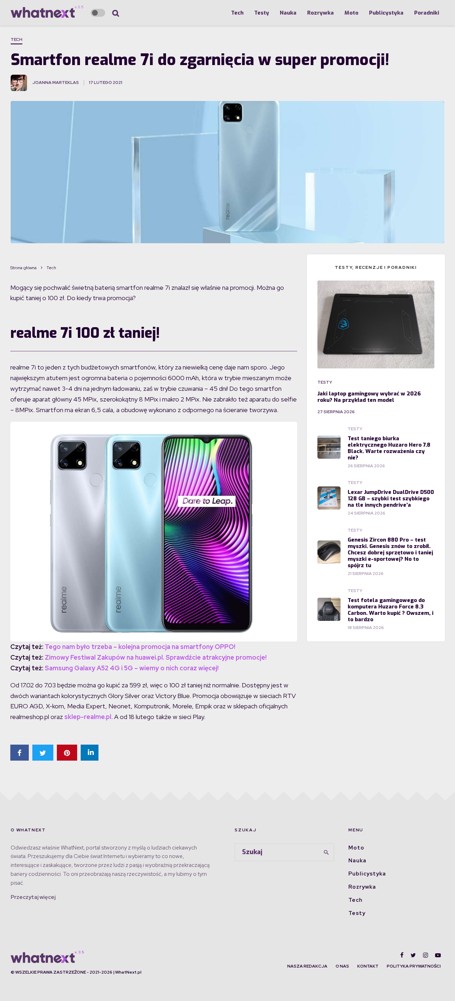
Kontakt (368, 966)
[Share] (19, 753)
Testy (261, 12)
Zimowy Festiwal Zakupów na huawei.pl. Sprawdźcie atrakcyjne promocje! (156, 657)
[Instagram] (425, 955)
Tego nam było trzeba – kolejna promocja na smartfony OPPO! (140, 647)
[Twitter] (413, 955)
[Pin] (67, 753)
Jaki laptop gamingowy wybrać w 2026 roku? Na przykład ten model (369, 396)
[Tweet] (42, 753)
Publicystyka (386, 12)
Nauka (288, 12)
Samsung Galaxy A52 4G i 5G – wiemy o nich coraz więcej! (132, 668)
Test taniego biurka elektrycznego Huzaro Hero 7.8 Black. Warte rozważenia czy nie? (389, 448)
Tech (237, 12)
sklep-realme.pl (87, 717)
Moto (351, 12)
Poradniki (426, 12)
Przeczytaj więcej (33, 897)
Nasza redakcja (307, 966)
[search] (326, 852)
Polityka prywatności (414, 966)
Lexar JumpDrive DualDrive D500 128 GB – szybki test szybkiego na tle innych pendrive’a (391, 498)
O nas (342, 966)
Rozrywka (320, 12)
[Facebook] (402, 955)
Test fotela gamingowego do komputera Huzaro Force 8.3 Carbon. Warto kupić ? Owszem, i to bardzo (390, 610)
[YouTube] (438, 955)
